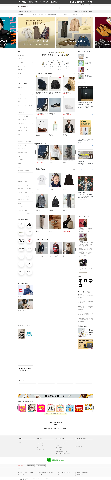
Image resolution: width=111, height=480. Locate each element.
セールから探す (21, 55)
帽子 (19, 134)
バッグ (19, 109)
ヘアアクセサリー (21, 138)
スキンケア (20, 156)
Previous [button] (17, 32)
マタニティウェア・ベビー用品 (24, 141)
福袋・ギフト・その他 (22, 210)
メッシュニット (81, 14)
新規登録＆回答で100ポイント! (73, 4)
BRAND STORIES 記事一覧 (87, 203)
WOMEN (21, 11)
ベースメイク (21, 159)
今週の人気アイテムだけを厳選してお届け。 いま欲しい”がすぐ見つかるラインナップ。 (86, 230)
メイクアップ (21, 163)
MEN (26, 11)
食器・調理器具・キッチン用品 (24, 188)
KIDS (31, 11)
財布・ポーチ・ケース (22, 130)
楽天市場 (90, 4)
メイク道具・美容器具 (22, 181)
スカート (20, 101)
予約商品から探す (21, 73)
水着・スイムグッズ (22, 148)
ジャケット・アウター (22, 90)
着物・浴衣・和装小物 (22, 152)
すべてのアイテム (21, 77)
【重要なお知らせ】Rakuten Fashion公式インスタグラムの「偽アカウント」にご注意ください (85, 320)
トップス (20, 87)
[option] (36, 32)
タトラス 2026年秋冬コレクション (54, 14)
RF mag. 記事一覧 (89, 145)
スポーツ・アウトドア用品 (23, 199)
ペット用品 (20, 206)
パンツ (19, 94)
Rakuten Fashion (29, 7)
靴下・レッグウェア (22, 119)
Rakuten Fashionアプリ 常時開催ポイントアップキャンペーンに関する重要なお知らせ (85, 308)
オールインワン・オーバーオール (25, 105)
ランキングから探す (22, 66)
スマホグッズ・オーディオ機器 (24, 196)
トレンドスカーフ (42, 14)
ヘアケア (20, 174)
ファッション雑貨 (21, 123)
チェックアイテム (33, 14)
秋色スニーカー (66, 14)
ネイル (19, 167)
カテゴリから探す (21, 69)
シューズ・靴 (21, 112)
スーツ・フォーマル (22, 145)
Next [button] (93, 32)
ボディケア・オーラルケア (23, 170)
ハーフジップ (74, 14)
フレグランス (21, 177)
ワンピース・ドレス (22, 98)
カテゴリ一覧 (29, 213)
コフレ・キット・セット (23, 185)
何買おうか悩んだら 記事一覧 (87, 170)
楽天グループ (83, 4)
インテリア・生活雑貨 (22, 192)
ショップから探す (21, 62)
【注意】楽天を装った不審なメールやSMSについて (55, 478)
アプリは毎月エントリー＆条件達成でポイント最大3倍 (82, 11)
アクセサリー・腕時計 (22, 127)
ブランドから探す (21, 58)
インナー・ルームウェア (23, 116)
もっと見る (30, 355)
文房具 (19, 203)
